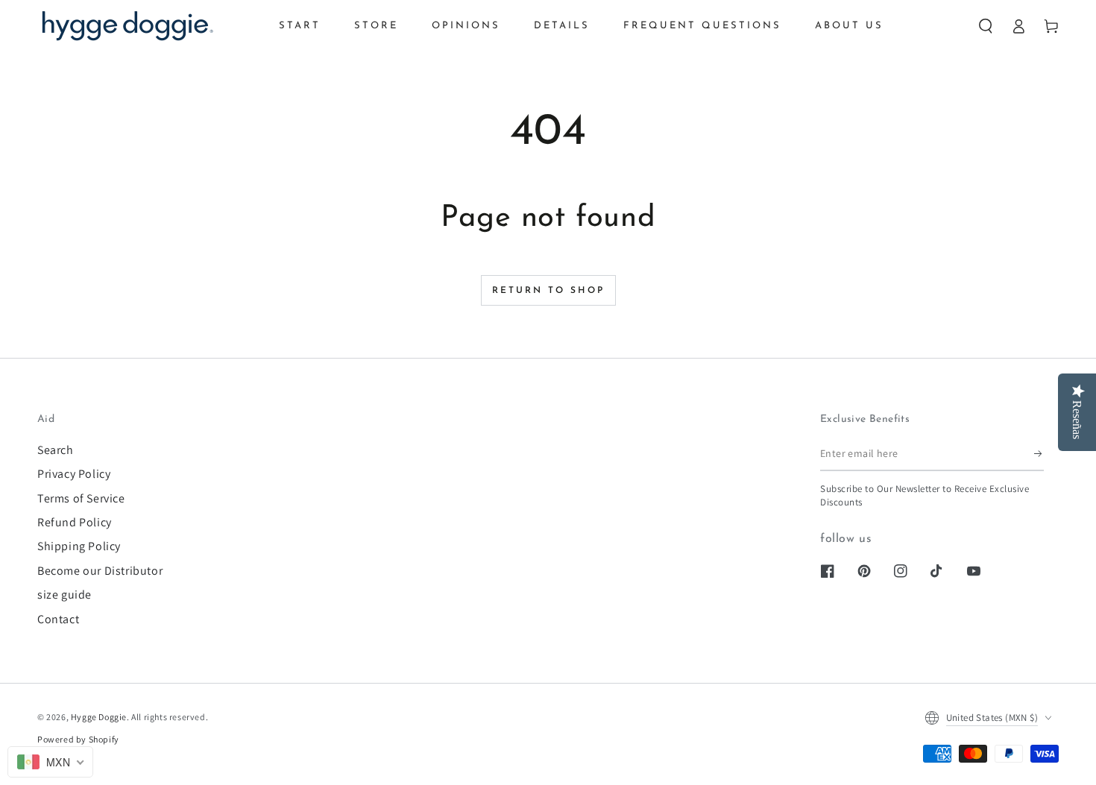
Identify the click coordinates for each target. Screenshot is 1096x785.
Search (55, 450)
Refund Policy (74, 522)
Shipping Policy (79, 546)
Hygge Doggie (99, 716)
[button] (985, 26)
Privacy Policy (73, 474)
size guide (64, 594)
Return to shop (548, 290)
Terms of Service (81, 498)
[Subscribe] (1039, 454)
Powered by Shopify (78, 739)
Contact (58, 619)
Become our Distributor (100, 570)
